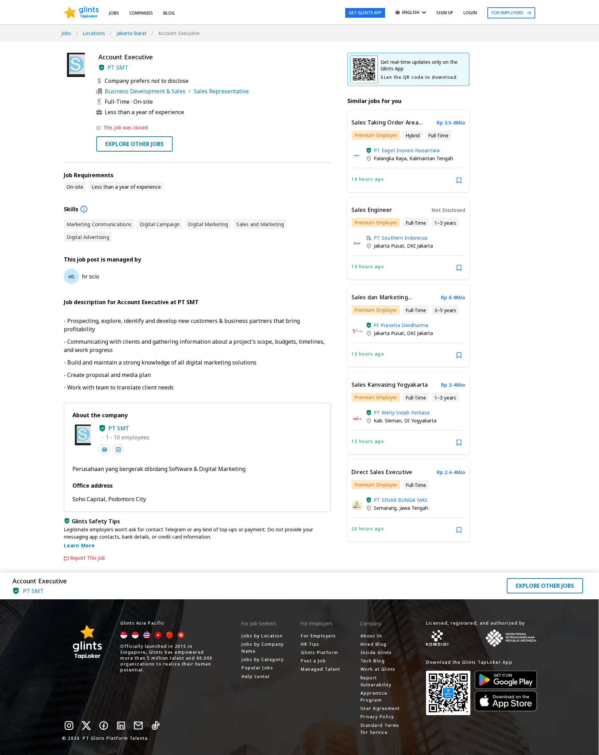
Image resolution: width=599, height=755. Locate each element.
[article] (408, 151)
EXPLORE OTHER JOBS (134, 144)
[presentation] (81, 13)
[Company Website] (104, 449)
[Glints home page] (81, 13)
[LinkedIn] (121, 725)
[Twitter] (86, 725)
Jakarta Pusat (389, 245)
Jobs (114, 13)
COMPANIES (141, 13)
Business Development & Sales (145, 91)
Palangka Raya (390, 158)
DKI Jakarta (420, 245)
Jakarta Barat (131, 33)
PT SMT (117, 67)
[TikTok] (156, 725)
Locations (94, 33)
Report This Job (87, 558)
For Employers (507, 13)
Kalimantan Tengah (431, 158)
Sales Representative (221, 91)
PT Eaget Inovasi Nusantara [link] (407, 150)
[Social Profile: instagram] (118, 449)
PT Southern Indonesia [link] (400, 237)
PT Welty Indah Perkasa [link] (402, 412)
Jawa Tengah (413, 508)
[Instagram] (69, 725)
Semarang (385, 508)
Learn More (79, 545)
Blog (169, 13)
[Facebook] (104, 725)
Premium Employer (375, 135)
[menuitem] (411, 13)
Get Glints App (365, 13)
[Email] (138, 725)
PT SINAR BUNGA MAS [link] (401, 500)
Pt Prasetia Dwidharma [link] (401, 325)
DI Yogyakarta (420, 420)
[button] (101, 68)
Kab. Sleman (387, 420)
